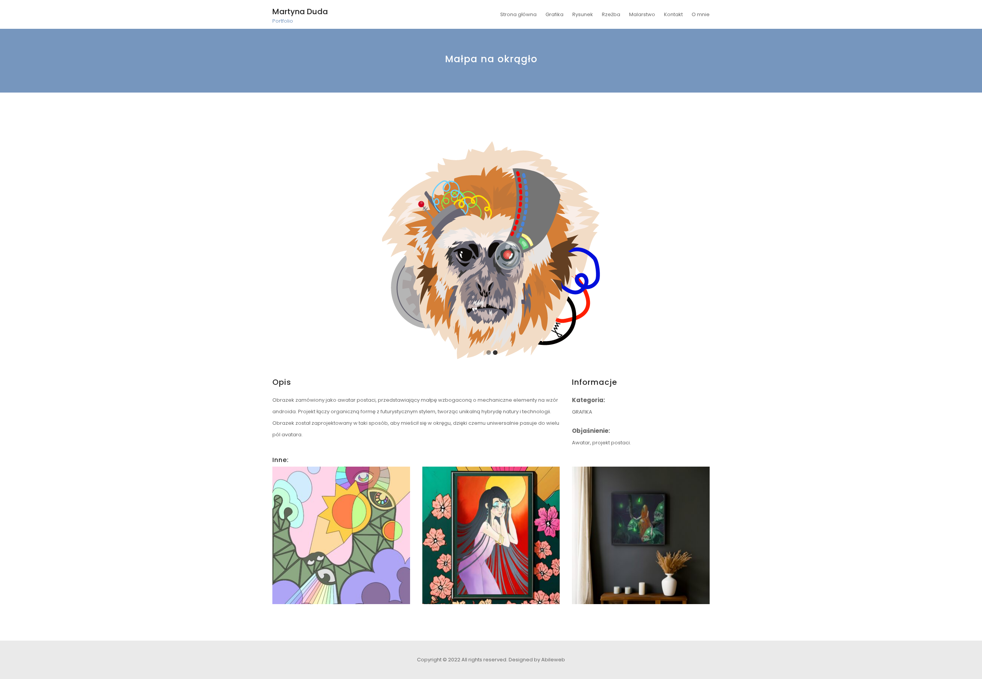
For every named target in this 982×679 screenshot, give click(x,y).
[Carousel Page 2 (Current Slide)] (495, 352)
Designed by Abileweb (537, 659)
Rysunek (582, 14)
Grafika (554, 14)
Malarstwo (642, 14)
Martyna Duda (300, 11)
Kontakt (673, 14)
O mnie (701, 14)
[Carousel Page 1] (488, 352)
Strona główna (518, 14)
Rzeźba (611, 14)
